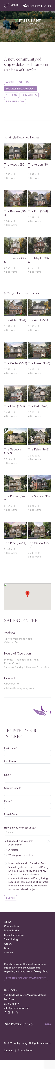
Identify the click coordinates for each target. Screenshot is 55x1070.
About (10, 82)
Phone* (8, 801)
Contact (8, 952)
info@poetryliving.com (16, 1008)
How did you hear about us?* (20, 827)
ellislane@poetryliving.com (19, 688)
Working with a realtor (20, 855)
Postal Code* (11, 814)
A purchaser (15, 844)
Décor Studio (11, 930)
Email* (7, 774)
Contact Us (29, 95)
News (7, 948)
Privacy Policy (25, 1050)
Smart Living (11, 939)
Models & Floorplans (20, 88)
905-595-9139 (11, 684)
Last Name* (10, 761)
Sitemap (9, 1050)
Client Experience (14, 935)
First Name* (10, 748)
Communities (11, 926)
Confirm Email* (12, 788)
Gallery (24, 82)
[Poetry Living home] (36, 5)
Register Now (15, 101)
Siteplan (11, 95)
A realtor (13, 849)
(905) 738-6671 (12, 1003)
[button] (11, 5)
